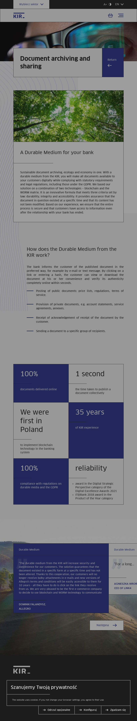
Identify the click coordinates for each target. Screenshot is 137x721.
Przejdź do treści (1, 1)
